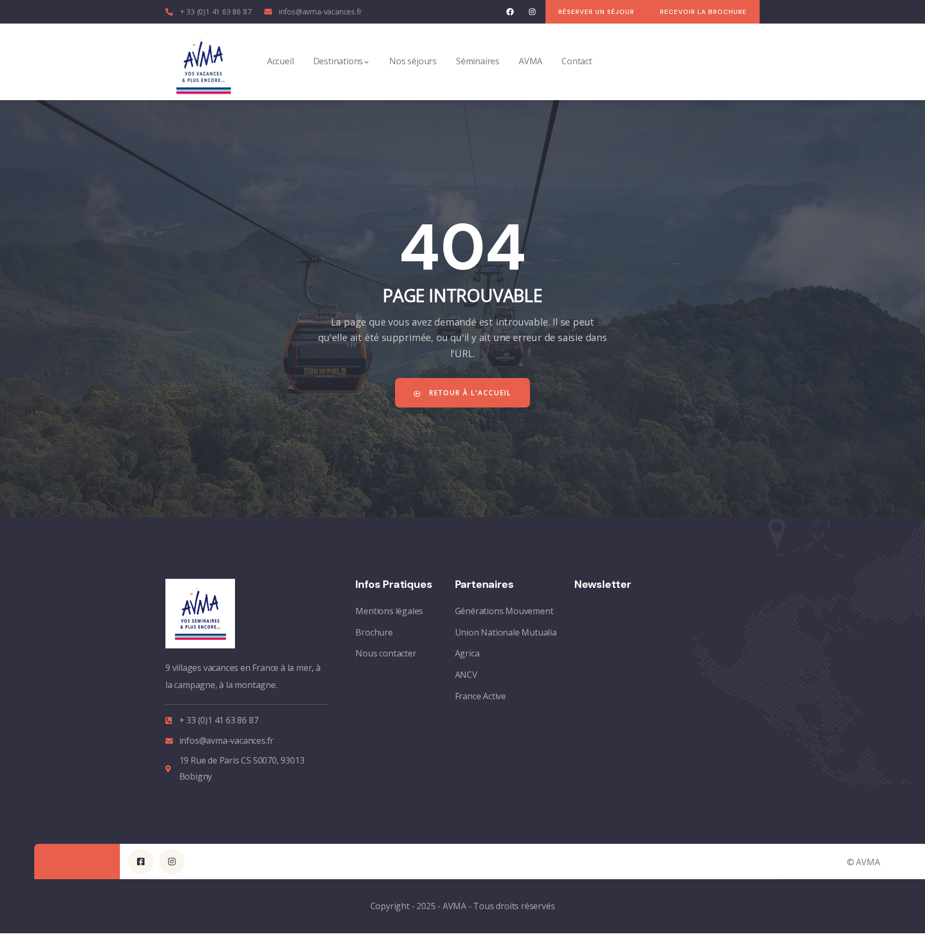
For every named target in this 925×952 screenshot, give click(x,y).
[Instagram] (532, 12)
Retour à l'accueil (469, 392)
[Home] (203, 62)
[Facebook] (510, 12)
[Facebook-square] (141, 861)
